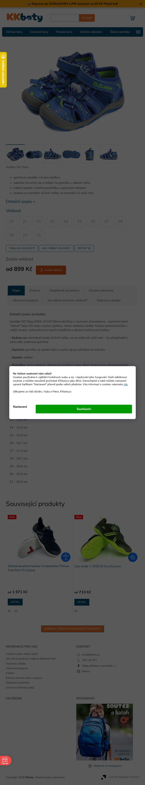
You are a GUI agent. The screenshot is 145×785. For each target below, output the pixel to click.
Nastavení (19, 407)
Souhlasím (82, 409)
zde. (124, 384)
